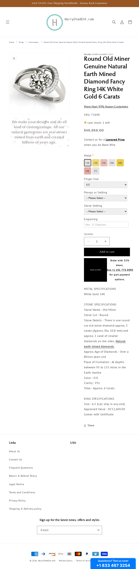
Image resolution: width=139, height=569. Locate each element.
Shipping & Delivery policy (25, 508)
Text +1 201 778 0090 (119, 270)
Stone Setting (93, 205)
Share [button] (91, 425)
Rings (21, 42)
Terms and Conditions (22, 492)
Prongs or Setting (95, 192)
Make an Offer (95, 270)
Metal (88, 155)
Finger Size (91, 179)
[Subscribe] (98, 530)
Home (11, 42)
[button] (8, 22)
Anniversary (34, 42)
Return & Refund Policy (23, 475)
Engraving (91, 219)
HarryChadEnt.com (47, 560)
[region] (39, 132)
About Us (14, 451)
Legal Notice (16, 484)
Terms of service (84, 560)
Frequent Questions (21, 467)
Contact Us (15, 459)
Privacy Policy (17, 500)
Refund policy (65, 560)
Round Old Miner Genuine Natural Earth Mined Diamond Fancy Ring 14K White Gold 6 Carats (84, 42)
